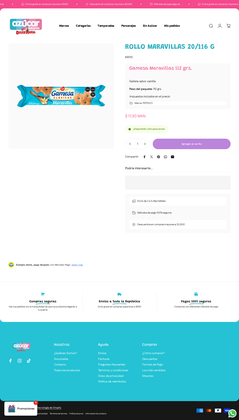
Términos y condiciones (113, 370)
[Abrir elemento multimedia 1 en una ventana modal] (61, 96)
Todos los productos (67, 370)
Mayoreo (147, 376)
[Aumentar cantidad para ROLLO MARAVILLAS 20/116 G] (146, 144)
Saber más (77, 264)
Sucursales (61, 359)
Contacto (60, 364)
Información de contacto (95, 413)
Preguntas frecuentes (111, 364)
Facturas (104, 359)
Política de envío (76, 413)
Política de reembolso (112, 381)
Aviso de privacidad (111, 376)
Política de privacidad (38, 413)
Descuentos (149, 359)
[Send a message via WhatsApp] (232, 413)
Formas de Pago (152, 364)
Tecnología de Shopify (49, 408)
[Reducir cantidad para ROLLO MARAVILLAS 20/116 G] (129, 144)
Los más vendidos (154, 370)
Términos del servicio (58, 413)
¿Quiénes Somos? (65, 353)
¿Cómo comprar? (153, 353)
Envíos (102, 353)
